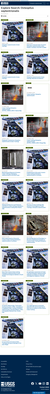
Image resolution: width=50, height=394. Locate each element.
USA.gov (28, 369)
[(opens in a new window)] (32, 383)
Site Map (3, 366)
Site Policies (4, 364)
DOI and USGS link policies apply (33, 366)
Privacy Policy (29, 364)
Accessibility (4, 361)
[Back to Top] (46, 390)
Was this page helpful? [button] (38, 392)
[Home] (4, 4)
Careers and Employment (32, 371)
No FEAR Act (4, 369)
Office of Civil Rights (5, 377)
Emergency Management (31, 374)
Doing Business (4, 374)
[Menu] (47, 4)
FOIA (27, 361)
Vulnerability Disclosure (6, 371)
